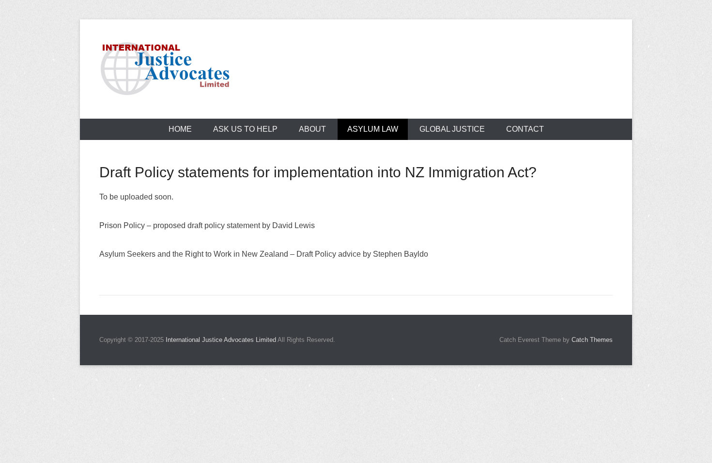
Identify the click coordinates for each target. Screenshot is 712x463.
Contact (525, 129)
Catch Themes (592, 339)
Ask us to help (245, 129)
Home (180, 129)
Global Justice (452, 129)
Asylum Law (372, 129)
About (312, 129)
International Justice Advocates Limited (221, 339)
